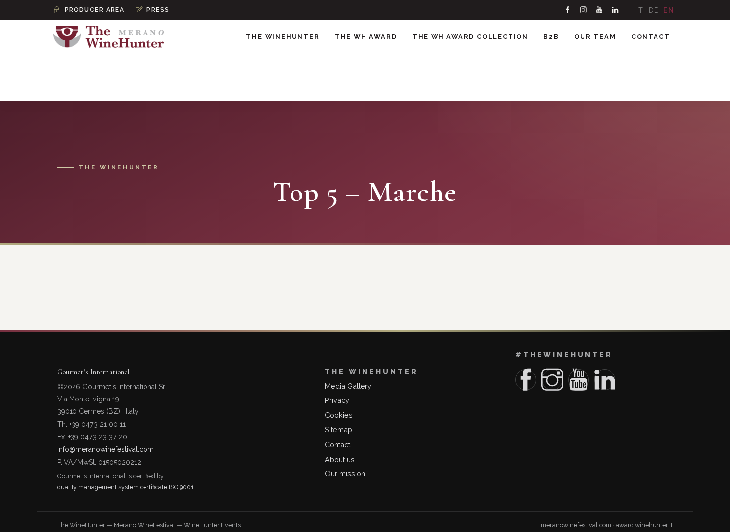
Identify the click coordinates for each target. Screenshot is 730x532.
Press (157, 9)
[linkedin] (616, 10)
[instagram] (584, 10)
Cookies (339, 415)
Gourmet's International (93, 372)
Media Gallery (348, 386)
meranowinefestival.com (576, 525)
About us (340, 459)
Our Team (595, 36)
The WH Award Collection (470, 36)
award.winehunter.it (644, 525)
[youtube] (600, 10)
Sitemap (338, 429)
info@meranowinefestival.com (105, 449)
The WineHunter (282, 36)
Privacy (337, 400)
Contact (650, 36)
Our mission (345, 473)
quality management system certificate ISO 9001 (125, 487)
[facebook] (568, 10)
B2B (551, 36)
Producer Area (94, 9)
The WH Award (366, 36)
